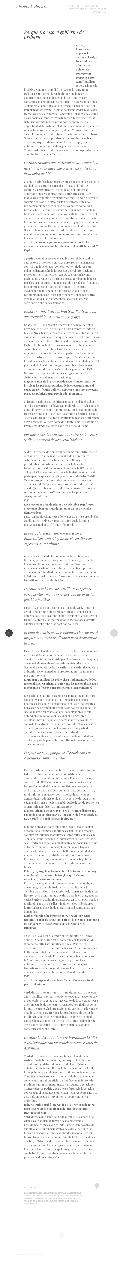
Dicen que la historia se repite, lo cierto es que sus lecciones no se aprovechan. (87, 9)
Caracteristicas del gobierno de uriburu (44, 1193)
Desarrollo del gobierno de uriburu (63, 1198)
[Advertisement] (50, 65)
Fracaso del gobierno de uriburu (40, 1201)
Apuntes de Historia (31, 6)
